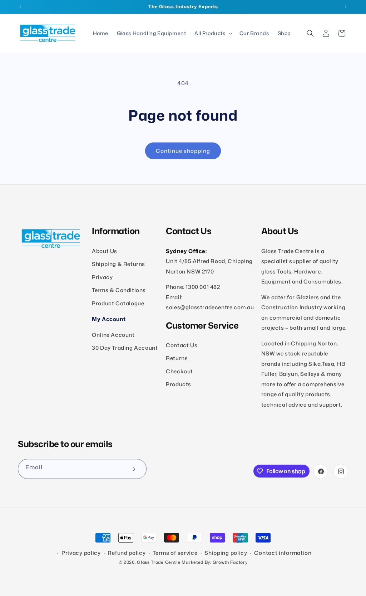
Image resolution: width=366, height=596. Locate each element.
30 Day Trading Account (125, 348)
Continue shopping (183, 151)
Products (178, 384)
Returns (177, 358)
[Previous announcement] (20, 7)
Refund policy (126, 553)
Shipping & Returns (118, 264)
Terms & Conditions (119, 290)
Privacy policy (81, 553)
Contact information (282, 553)
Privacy (102, 277)
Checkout (179, 371)
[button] (212, 33)
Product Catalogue (118, 303)
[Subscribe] (132, 469)
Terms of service (175, 553)
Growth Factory (230, 562)
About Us (104, 251)
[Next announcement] (345, 7)
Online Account (113, 335)
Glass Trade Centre (158, 562)
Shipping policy (225, 553)
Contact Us (181, 345)
